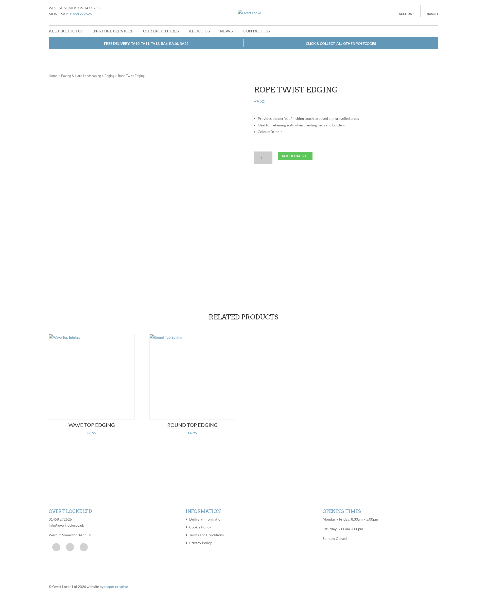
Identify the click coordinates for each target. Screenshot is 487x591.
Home (53, 76)
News (226, 31)
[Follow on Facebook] (56, 547)
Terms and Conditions (206, 535)
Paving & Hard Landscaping (81, 76)
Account (406, 14)
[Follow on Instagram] (84, 547)
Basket (432, 14)
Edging (109, 76)
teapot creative (116, 586)
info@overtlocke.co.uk (66, 525)
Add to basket (295, 156)
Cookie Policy (200, 527)
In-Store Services (112, 31)
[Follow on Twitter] (70, 547)
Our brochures (161, 31)
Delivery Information (205, 519)
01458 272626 (80, 14)
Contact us (256, 31)
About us (199, 31)
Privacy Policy (200, 543)
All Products (64, 31)
